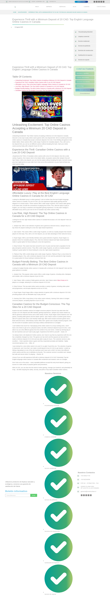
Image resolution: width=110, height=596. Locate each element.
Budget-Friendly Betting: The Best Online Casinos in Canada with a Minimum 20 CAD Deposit (43, 88)
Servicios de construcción (85, 50)
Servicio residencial (83, 41)
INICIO (37, 6)
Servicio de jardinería (83, 45)
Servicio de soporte (83, 59)
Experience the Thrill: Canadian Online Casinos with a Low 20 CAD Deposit (37, 82)
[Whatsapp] (94, 2)
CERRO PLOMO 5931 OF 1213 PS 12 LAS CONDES (18, 1)
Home (14, 12)
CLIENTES (86, 6)
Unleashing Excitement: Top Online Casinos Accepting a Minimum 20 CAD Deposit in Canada (43, 80)
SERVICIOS (62, 6)
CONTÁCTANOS (101, 6)
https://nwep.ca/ (62, 280)
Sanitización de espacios (84, 55)
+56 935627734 (52, 1)
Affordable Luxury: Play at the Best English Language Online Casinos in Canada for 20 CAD (42, 84)
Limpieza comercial (83, 36)
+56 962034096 (85, 479)
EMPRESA (49, 6)
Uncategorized (22, 12)
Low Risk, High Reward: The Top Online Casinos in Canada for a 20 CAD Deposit (39, 86)
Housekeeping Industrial (84, 32)
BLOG (74, 6)
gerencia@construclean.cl (88, 491)
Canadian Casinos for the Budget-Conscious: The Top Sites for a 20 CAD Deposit (39, 90)
